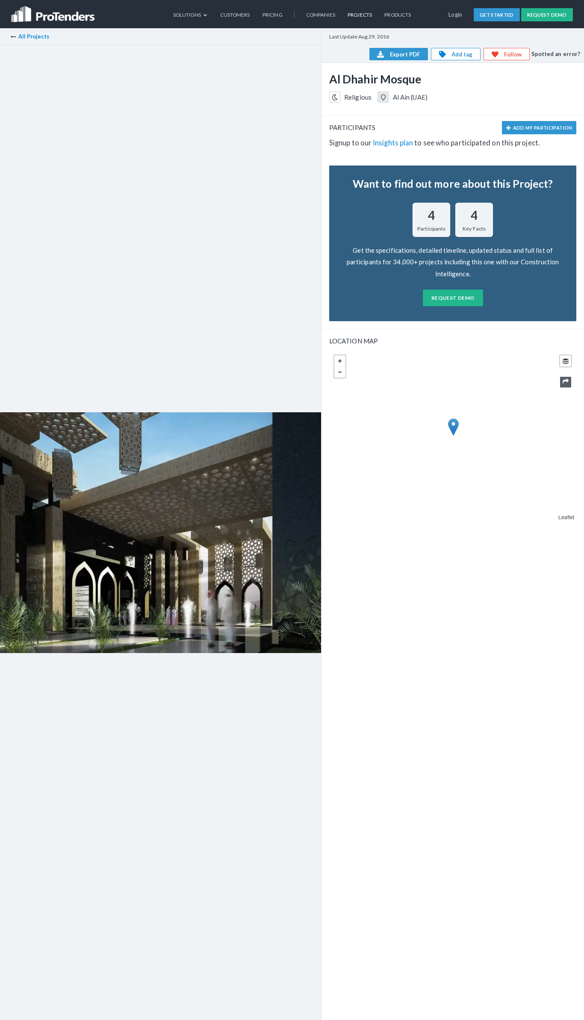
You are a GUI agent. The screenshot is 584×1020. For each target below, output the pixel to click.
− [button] (339, 372)
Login (455, 14)
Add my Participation (542, 127)
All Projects (33, 36)
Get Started (497, 15)
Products (397, 15)
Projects (360, 15)
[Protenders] (54, 11)
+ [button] (339, 361)
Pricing (273, 15)
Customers (235, 15)
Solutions (187, 15)
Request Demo (546, 15)
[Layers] (565, 361)
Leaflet (566, 516)
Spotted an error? (556, 53)
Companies (320, 15)
